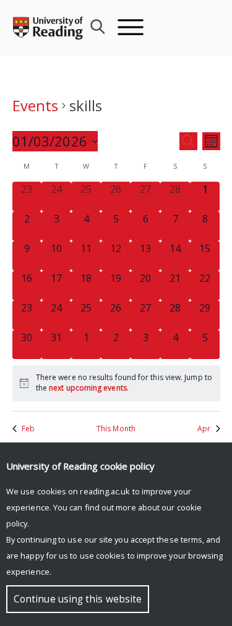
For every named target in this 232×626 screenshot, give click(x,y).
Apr (203, 429)
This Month (116, 429)
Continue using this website (78, 599)
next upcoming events (88, 388)
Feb (28, 429)
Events (35, 105)
